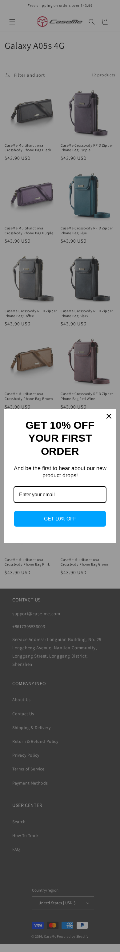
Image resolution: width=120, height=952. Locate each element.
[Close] (109, 416)
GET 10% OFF (60, 518)
